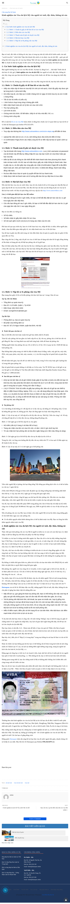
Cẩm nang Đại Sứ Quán (16, 8)
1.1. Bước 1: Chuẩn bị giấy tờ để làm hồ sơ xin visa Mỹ (25, 29)
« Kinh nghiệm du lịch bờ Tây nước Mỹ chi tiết (16, 808)
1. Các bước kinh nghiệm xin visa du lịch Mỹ (20, 27)
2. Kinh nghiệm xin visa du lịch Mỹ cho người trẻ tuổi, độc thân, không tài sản (31, 46)
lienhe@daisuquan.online (34, 866)
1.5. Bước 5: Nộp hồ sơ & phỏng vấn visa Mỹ (21, 41)
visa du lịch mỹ (18, 783)
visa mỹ (27, 783)
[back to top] (66, 900)
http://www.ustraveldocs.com (32, 151)
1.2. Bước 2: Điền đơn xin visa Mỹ (18, 32)
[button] (35, 272)
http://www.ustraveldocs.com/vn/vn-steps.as (38, 131)
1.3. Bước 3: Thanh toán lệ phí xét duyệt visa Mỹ (22, 35)
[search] (67, 3)
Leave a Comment (35, 818)
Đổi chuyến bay (19, 838)
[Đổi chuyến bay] (9, 838)
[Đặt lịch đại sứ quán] (6, 832)
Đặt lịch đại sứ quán (18, 832)
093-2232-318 (32, 864)
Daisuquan (5, 587)
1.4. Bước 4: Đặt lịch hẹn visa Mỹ (17, 38)
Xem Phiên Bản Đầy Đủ (48, 894)
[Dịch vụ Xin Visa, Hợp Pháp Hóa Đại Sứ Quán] (35, 3)
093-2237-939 (32, 877)
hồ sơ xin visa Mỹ (17, 122)
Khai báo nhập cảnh (7, 842)
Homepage (4, 8)
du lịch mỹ (9, 783)
